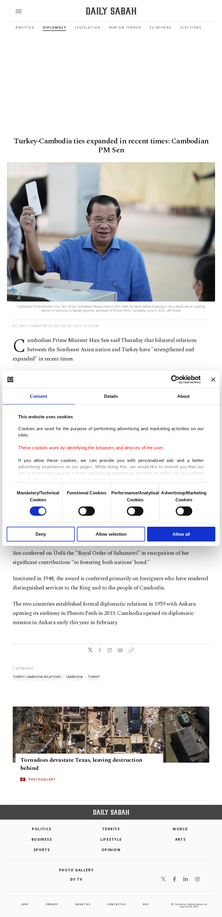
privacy (52, 904)
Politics (25, 27)
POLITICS (41, 829)
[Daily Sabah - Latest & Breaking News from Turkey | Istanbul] (111, 11)
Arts (180, 839)
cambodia (74, 676)
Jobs (24, 904)
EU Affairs (160, 27)
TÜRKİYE (111, 829)
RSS (145, 904)
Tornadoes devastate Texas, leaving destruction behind (81, 764)
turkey (94, 676)
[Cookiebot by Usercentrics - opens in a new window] (175, 379)
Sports (42, 849)
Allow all (181, 534)
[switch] (86, 511)
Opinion (111, 849)
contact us (117, 904)
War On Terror (125, 27)
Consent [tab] (38, 396)
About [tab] (183, 396)
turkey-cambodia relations (37, 676)
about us (82, 904)
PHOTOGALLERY (42, 779)
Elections (191, 27)
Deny (41, 534)
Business (42, 839)
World (180, 829)
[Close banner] (213, 380)
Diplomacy (54, 27)
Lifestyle (111, 839)
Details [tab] (111, 396)
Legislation (87, 27)
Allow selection (111, 534)
